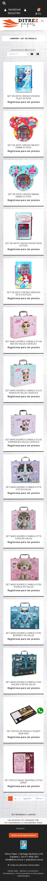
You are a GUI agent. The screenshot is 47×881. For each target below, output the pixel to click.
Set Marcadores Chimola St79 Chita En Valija (23, 537)
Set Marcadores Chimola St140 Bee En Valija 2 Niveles (23, 342)
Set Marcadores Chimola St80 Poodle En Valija (23, 585)
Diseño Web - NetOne (17, 871)
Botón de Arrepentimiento (23, 835)
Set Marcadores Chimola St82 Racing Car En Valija (23, 683)
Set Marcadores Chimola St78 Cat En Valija (23, 488)
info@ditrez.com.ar (14, 859)
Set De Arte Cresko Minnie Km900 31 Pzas (23, 195)
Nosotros (20, 828)
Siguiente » (27, 798)
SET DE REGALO (29, 38)
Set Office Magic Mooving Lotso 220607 (23, 781)
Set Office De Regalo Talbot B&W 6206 (23, 732)
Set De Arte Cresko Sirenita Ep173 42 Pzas (23, 293)
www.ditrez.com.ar (34, 859)
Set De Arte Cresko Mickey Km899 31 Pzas (24, 146)
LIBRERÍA (14, 38)
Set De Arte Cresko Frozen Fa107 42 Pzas (23, 97)
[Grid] (32, 54)
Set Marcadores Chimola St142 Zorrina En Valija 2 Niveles (23, 441)
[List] (37, 54)
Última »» (39, 798)
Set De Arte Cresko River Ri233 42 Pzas (23, 244)
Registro (14, 13)
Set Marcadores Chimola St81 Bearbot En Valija (23, 634)
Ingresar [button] (14, 9)
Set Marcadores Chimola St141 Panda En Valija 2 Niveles (23, 391)
